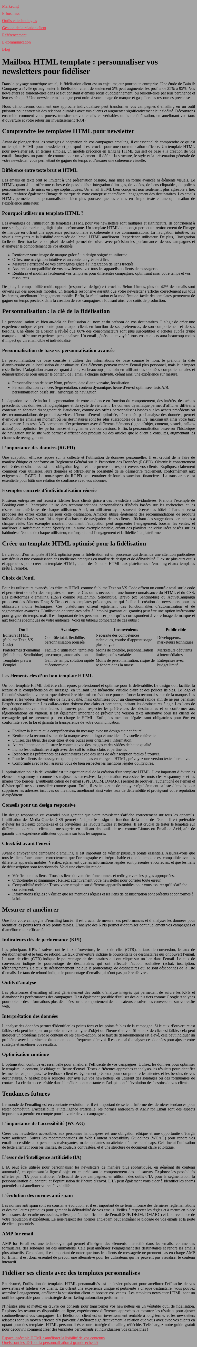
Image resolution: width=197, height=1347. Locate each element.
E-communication (16, 42)
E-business (10, 13)
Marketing (10, 6)
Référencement (14, 35)
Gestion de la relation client (24, 28)
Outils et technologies (19, 20)
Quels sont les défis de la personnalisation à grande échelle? (50, 1342)
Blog (6, 49)
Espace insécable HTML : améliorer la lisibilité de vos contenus (53, 1338)
